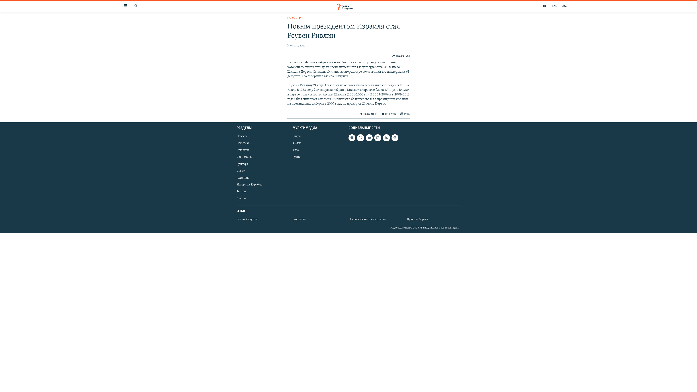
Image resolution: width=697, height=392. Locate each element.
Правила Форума (418, 219)
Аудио (296, 157)
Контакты (300, 219)
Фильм (297, 143)
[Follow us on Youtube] (369, 137)
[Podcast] (395, 137)
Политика (243, 143)
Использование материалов (368, 219)
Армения (243, 177)
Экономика (244, 157)
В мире (241, 198)
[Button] (401, 56)
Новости (294, 18)
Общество (243, 150)
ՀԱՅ (565, 6)
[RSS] (386, 137)
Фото (296, 150)
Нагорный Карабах (249, 184)
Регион (241, 191)
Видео (297, 136)
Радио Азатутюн (247, 219)
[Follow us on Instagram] (377, 137)
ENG (554, 6)
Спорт (240, 170)
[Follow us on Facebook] (351, 137)
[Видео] (544, 6)
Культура (242, 163)
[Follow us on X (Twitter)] (360, 137)
